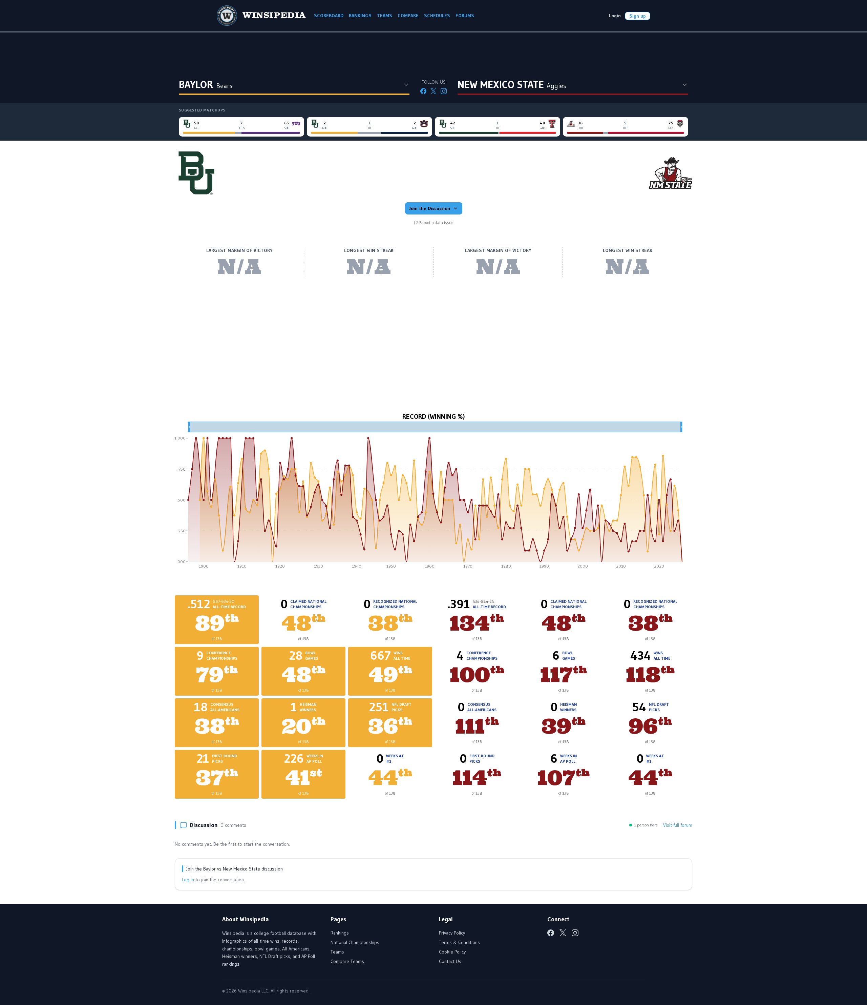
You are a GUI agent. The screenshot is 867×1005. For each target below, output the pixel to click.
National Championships (355, 942)
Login (615, 16)
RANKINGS (360, 16)
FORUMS (465, 16)
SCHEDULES (437, 16)
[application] (433, 497)
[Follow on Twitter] (433, 91)
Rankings (340, 933)
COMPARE (408, 16)
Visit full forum (677, 825)
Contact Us (450, 961)
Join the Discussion (429, 208)
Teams (337, 952)
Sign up (637, 16)
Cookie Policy (452, 952)
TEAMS (384, 16)
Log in (188, 880)
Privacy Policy (452, 933)
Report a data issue (436, 222)
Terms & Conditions (459, 942)
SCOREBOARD (328, 16)
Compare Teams (347, 961)
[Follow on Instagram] (444, 91)
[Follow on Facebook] (423, 91)
